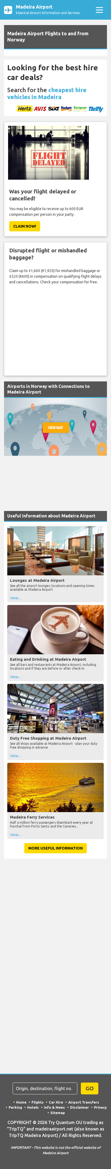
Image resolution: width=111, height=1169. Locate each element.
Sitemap (57, 1113)
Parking (15, 1107)
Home (21, 1102)
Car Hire (56, 1102)
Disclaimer (79, 1107)
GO (90, 1088)
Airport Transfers (83, 1102)
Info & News (54, 1107)
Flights (38, 1102)
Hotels (33, 1107)
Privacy (100, 1107)
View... (15, 598)
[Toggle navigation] (99, 10)
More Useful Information (55, 848)
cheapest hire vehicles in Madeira (46, 93)
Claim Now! (24, 226)
